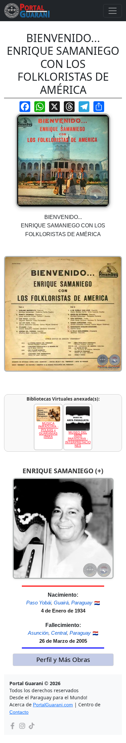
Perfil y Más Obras (63, 659)
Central (59, 633)
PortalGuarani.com (53, 704)
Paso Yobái (38, 602)
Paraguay (81, 602)
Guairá (61, 602)
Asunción (38, 633)
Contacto (19, 712)
